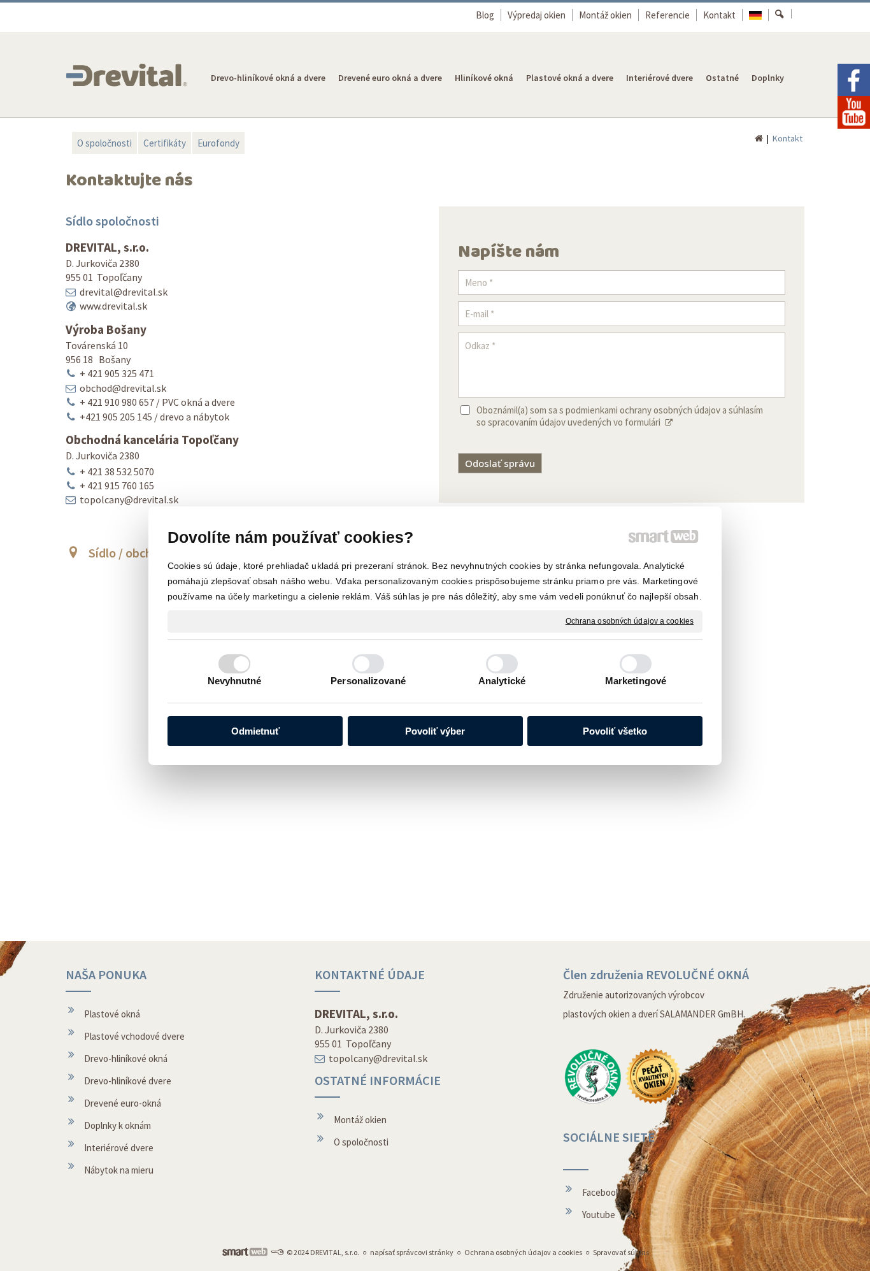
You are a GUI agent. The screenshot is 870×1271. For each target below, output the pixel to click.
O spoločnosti (361, 1142)
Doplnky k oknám (117, 1125)
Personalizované (368, 680)
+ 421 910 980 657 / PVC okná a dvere (157, 402)
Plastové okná (112, 1014)
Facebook (601, 1192)
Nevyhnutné (235, 680)
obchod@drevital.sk (123, 388)
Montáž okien (360, 1120)
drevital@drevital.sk (124, 291)
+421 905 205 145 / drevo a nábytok (154, 416)
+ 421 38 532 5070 (117, 471)
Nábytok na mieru (118, 1170)
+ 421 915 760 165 (117, 485)
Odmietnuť (255, 731)
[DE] (756, 15)
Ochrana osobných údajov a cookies (630, 620)
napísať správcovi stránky (411, 1252)
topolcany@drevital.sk (129, 499)
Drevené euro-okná (122, 1103)
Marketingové (635, 680)
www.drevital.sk (113, 305)
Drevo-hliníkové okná (126, 1058)
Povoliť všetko (615, 731)
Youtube (598, 1215)
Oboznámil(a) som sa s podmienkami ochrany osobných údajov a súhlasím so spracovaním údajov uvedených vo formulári (619, 416)
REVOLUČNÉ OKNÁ (697, 974)
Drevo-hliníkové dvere (127, 1081)
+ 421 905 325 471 (117, 373)
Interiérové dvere (118, 1148)
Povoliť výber (435, 731)
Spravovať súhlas (621, 1252)
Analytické (501, 680)
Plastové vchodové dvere (134, 1036)
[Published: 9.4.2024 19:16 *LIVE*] (277, 1252)
